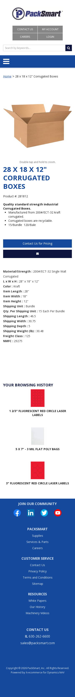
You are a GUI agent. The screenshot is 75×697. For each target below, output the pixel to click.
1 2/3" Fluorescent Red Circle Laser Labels (37, 413)
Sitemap (37, 584)
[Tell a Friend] (37, 254)
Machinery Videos (37, 613)
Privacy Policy (37, 571)
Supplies (37, 536)
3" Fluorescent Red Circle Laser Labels (37, 483)
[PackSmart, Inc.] (37, 14)
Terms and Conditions (37, 577)
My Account (50, 29)
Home (7, 76)
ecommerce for (46, 672)
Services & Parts (37, 542)
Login (50, 37)
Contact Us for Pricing (37, 243)
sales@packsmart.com (37, 643)
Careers (25, 37)
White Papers (37, 601)
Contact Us (25, 29)
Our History (37, 607)
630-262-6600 (39, 636)
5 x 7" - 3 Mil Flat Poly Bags (38, 449)
